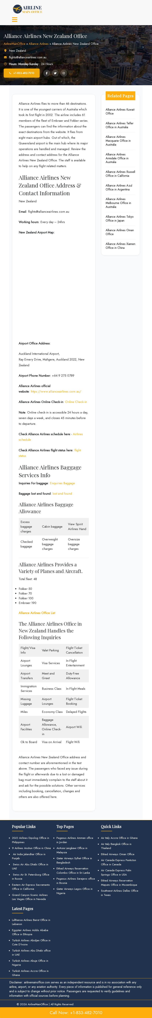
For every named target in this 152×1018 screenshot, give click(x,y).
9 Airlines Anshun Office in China (31, 848)
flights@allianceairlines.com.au (27, 57)
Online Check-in (76, 402)
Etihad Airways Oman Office (117, 854)
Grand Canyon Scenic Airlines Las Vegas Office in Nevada (30, 897)
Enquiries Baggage (62, 483)
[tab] (14, 20)
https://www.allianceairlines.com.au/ (56, 391)
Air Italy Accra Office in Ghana (119, 838)
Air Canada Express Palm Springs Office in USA (116, 872)
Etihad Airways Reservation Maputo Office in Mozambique (119, 882)
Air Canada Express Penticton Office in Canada (118, 862)
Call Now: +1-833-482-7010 (76, 1012)
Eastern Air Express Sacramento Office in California (31, 887)
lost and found (62, 493)
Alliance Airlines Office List (37, 613)
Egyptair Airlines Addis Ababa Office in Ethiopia (30, 932)
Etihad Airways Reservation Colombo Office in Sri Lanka (73, 870)
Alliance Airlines (39, 44)
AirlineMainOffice (14, 44)
